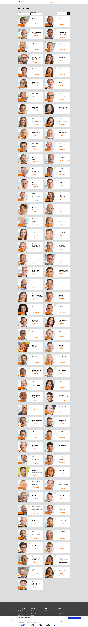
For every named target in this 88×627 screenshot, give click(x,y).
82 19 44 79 (36, 61)
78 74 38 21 (62, 110)
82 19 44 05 (36, 85)
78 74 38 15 (36, 448)
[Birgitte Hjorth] (51, 72)
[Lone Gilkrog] (24, 347)
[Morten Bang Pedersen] (51, 422)
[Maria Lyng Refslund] (51, 359)
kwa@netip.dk (36, 324)
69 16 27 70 (62, 248)
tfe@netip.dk (36, 575)
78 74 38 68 (62, 348)
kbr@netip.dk (36, 287)
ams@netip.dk (36, 49)
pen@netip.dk (62, 462)
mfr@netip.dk (62, 400)
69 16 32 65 (36, 523)
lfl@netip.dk (36, 337)
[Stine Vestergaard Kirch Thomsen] (51, 535)
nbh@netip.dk (62, 437)
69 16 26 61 (36, 310)
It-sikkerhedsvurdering (21, 615)
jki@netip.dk (36, 224)
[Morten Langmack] (24, 435)
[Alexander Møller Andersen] (24, 34)
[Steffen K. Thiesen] (24, 535)
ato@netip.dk (36, 62)
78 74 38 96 (36, 161)
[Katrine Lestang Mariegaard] (24, 297)
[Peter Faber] (24, 472)
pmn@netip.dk (36, 487)
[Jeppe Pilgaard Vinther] (24, 247)
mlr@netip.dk (62, 362)
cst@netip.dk (36, 124)
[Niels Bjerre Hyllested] (51, 435)
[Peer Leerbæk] (24, 460)
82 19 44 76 (36, 348)
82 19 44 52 (62, 260)
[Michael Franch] (51, 397)
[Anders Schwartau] (24, 47)
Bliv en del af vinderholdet (49, 610)
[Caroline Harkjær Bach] (24, 134)
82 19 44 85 (36, 260)
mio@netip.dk (62, 413)
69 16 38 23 (36, 135)
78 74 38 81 (36, 298)
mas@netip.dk (36, 362)
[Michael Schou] (24, 410)
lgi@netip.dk (36, 349)
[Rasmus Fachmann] (51, 485)
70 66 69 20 (62, 135)
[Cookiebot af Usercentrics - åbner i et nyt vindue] (12, 625)
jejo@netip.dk (36, 237)
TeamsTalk (19, 613)
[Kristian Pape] (51, 309)
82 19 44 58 (36, 548)
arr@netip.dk (62, 37)
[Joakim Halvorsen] (51, 259)
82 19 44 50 (36, 573)
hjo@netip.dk (36, 187)
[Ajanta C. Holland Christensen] (51, 21)
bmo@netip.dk (36, 74)
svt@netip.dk (62, 538)
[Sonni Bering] (24, 522)
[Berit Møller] (24, 72)
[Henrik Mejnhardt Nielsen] (51, 184)
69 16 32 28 (62, 298)
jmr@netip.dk (62, 274)
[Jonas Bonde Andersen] (24, 272)
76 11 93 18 (62, 399)
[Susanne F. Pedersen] (24, 547)
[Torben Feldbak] (24, 572)
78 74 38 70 (62, 36)
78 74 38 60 (36, 409)
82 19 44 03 (36, 110)
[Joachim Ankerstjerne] (24, 259)
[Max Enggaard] (24, 385)
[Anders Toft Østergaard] (24, 59)
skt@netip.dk (36, 538)
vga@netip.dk (62, 575)
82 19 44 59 (36, 23)
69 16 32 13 (62, 336)
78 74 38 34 (62, 211)
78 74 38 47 (36, 35)
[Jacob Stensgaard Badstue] (51, 209)
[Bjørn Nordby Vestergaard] (24, 97)
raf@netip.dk (62, 488)
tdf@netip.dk (36, 562)
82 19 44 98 (62, 85)
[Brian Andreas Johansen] (51, 97)
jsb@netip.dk (62, 212)
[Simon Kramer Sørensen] (51, 510)
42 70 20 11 (67, 198)
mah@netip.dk (36, 374)
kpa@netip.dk (62, 312)
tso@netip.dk (62, 550)
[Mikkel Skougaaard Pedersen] (24, 422)
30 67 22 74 (62, 185)
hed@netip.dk (36, 174)
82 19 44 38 (36, 223)
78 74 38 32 (36, 423)
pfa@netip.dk (36, 475)
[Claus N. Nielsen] (24, 147)
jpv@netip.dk (36, 249)
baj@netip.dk (62, 99)
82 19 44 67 (62, 498)
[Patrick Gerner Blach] (51, 447)
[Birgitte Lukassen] (24, 84)
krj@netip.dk (62, 324)
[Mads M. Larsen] (51, 347)
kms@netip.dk (36, 312)
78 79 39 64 (62, 523)
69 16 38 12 (62, 60)
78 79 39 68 (62, 273)
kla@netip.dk (62, 299)
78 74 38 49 (36, 323)
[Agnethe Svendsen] (24, 21)
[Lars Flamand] (24, 334)
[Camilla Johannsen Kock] (51, 109)
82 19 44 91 (36, 248)
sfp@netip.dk (36, 550)
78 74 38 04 (36, 273)
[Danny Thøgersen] (24, 159)
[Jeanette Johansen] (24, 234)
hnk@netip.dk (36, 200)
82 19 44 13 (36, 474)
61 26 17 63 (62, 323)
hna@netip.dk (62, 174)
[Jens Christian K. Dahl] (51, 234)
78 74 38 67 (62, 22)
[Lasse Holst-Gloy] (51, 334)
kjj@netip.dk (62, 287)
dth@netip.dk (36, 162)
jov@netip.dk (62, 249)
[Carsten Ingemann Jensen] (51, 134)
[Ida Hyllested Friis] (51, 197)
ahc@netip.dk (62, 24)
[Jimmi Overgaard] (51, 247)
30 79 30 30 (62, 486)
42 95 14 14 (62, 511)
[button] (69, 13)
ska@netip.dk (36, 513)
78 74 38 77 (62, 548)
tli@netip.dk (62, 563)
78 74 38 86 (62, 448)
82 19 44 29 (62, 235)
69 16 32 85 (36, 586)
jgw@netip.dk (62, 224)
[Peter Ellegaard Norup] (51, 460)
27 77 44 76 (41, 348)
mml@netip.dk (62, 349)
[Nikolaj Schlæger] (24, 447)
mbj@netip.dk (36, 400)
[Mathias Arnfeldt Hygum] (24, 372)
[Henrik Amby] (51, 172)
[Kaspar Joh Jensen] (51, 284)
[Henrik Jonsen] (24, 184)
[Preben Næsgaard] (24, 485)
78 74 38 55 (36, 186)
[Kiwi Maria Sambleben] (24, 309)
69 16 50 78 (62, 160)
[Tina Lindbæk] (51, 560)
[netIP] (21, 2)
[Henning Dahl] (24, 172)
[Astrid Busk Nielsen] (51, 59)
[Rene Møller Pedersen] (24, 497)
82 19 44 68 (62, 411)
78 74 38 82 (62, 373)
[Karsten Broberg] (24, 284)
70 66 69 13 (62, 223)
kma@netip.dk (36, 299)
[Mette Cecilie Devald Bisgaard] (51, 385)
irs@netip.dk (36, 212)
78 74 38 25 (36, 561)
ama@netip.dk (36, 36)
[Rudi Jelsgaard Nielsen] (51, 497)
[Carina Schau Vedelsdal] (51, 122)
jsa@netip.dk (36, 262)
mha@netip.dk (62, 374)
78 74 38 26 (36, 211)
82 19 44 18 (62, 285)
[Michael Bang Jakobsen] (24, 397)
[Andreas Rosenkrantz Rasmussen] (51, 34)
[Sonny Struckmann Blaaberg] (51, 522)
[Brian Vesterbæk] (24, 109)
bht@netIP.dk (62, 74)
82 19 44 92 (36, 498)
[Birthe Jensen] (51, 84)
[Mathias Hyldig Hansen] (51, 372)
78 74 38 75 (36, 235)
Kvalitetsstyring (33, 613)
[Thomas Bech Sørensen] (51, 547)
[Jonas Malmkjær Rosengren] (51, 272)
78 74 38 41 (62, 573)
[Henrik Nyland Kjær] (24, 197)
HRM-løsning (33, 615)
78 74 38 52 (62, 310)
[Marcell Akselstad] (24, 359)
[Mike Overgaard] (51, 410)
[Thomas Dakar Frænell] (24, 560)
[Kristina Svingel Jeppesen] (51, 322)
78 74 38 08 (62, 198)
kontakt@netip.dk (60, 613)
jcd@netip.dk (62, 237)
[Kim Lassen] (51, 297)
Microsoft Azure (20, 610)
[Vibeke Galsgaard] (51, 572)
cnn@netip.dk (36, 149)
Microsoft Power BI (34, 610)
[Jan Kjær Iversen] (24, 222)
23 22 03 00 (67, 160)
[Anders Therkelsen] (51, 47)
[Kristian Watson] (24, 322)
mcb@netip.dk (62, 387)
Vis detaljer (53, 625)
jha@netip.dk (62, 262)
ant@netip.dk (62, 49)
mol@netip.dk (36, 437)
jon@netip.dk (36, 274)
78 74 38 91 (36, 373)
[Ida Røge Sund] (24, 209)
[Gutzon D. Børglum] (51, 159)
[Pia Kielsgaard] (51, 472)
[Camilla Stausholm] (24, 122)
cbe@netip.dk (62, 149)
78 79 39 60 (62, 423)
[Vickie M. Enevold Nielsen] (24, 585)
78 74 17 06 (62, 473)
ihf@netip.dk (62, 199)
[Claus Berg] (51, 147)
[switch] (32, 625)
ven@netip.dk (36, 587)
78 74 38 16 (36, 285)
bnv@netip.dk (36, 99)
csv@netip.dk (62, 124)
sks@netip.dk (62, 512)
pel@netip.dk (36, 463)
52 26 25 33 (36, 335)
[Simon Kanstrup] (24, 510)
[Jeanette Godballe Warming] (51, 222)
